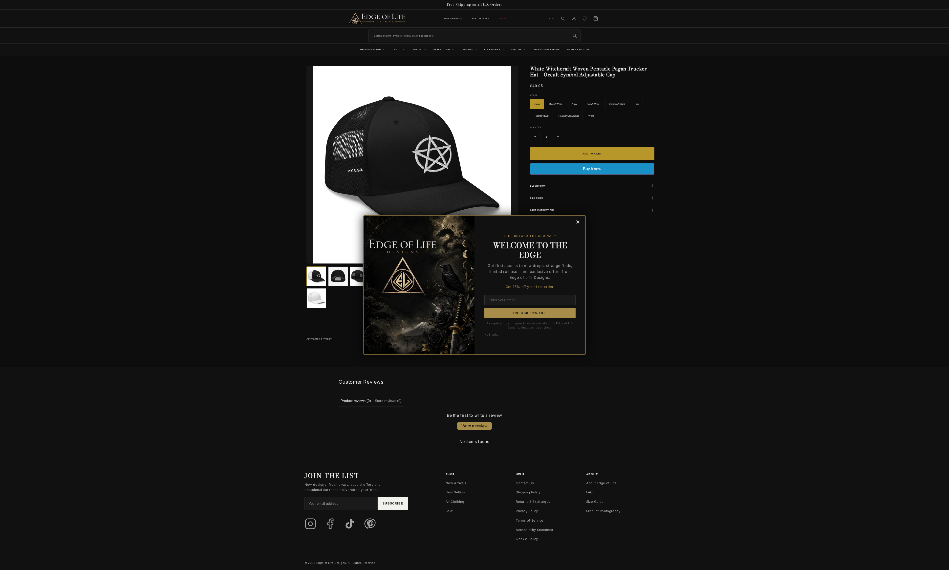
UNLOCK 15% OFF (530, 313)
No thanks (491, 334)
